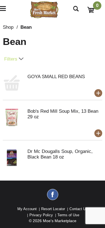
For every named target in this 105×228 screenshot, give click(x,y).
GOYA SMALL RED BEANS (56, 76)
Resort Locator (53, 209)
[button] (98, 93)
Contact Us (78, 209)
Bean (26, 27)
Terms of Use (68, 215)
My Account (27, 209)
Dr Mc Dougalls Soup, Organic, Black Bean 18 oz (60, 154)
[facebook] (52, 197)
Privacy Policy (41, 215)
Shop (8, 27)
